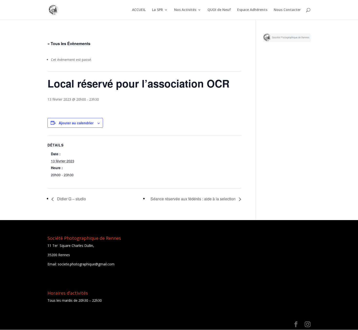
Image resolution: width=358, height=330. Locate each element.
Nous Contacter (287, 10)
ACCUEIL (139, 10)
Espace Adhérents (252, 10)
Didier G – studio (71, 199)
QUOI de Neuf (219, 10)
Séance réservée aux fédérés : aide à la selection (193, 199)
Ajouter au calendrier (76, 122)
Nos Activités (185, 10)
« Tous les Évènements (68, 43)
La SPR (157, 10)
